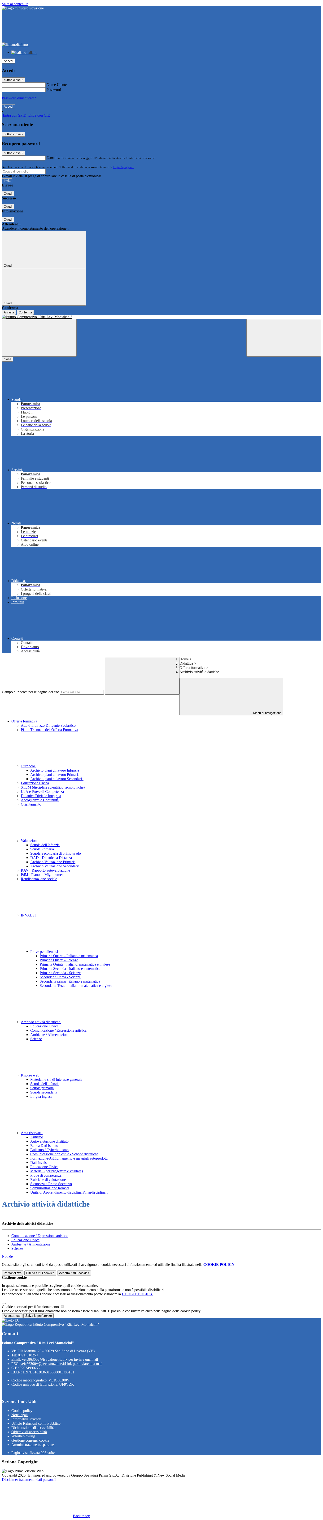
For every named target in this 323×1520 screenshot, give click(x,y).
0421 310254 (28, 1355)
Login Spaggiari (123, 167)
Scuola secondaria (43, 1092)
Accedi (8, 61)
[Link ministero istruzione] (23, 8)
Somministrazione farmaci (49, 1188)
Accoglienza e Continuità (40, 800)
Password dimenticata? (19, 98)
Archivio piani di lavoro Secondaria (56, 779)
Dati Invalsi (39, 1163)
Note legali (19, 1415)
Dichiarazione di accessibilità (33, 1428)
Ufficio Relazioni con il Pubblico (36, 1423)
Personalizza (13, 1273)
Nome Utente (57, 85)
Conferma (25, 312)
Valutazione (30, 841)
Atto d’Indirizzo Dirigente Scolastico (48, 725)
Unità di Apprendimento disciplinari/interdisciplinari (69, 1192)
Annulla (9, 312)
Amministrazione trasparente (32, 1445)
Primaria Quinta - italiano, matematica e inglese (75, 964)
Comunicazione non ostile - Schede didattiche (64, 1154)
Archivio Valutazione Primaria (52, 862)
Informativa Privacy (26, 1419)
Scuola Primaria (42, 849)
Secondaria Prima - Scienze (60, 977)
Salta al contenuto (15, 4)
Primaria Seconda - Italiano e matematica (70, 969)
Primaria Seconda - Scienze (60, 973)
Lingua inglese (41, 1096)
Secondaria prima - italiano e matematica (70, 981)
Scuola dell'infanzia (44, 1084)
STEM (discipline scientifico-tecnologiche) (53, 787)
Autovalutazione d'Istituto (49, 1141)
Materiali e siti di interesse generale (56, 1079)
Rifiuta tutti (40, 1273)
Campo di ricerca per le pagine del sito (30, 692)
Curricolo (28, 766)
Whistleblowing (23, 1436)
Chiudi (8, 193)
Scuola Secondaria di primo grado (55, 853)
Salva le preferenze (38, 1315)
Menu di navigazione (266, 713)
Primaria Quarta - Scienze (59, 960)
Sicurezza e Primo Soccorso (51, 1184)
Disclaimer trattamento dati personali (29, 1480)
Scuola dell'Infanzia (45, 845)
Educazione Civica (35, 783)
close (7, 359)
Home (184, 659)
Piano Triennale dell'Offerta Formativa (49, 730)
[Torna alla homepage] (161, 317)
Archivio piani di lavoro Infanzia (54, 770)
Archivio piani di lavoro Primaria (54, 775)
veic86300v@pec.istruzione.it (61, 1364)
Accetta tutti (74, 1273)
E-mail (52, 158)
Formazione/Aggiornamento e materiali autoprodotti (69, 1158)
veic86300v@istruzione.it (60, 1359)
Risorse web (30, 1075)
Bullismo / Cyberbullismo (49, 1150)
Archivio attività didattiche (41, 1022)
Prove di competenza (45, 1175)
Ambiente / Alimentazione (49, 1035)
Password (54, 90)
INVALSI (29, 915)
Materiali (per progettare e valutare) (56, 1171)
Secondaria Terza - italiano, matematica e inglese (76, 986)
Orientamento (31, 804)
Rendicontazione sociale (39, 879)
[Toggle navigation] (39, 338)
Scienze (36, 1039)
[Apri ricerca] (283, 338)
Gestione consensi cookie (30, 1440)
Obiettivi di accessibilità (29, 1432)
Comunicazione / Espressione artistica (58, 1030)
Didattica (186, 663)
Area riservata (32, 1133)
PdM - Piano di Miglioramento (43, 875)
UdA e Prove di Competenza (42, 792)
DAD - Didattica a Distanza (51, 858)
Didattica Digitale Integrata (41, 796)
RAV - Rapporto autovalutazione (45, 870)
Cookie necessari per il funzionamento (31, 1307)
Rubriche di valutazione (48, 1180)
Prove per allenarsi (44, 952)
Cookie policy (21, 1411)
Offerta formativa (192, 668)
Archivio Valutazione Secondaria (54, 866)
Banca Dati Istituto (44, 1146)
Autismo (36, 1137)
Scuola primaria (42, 1088)
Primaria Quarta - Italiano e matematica (69, 956)
